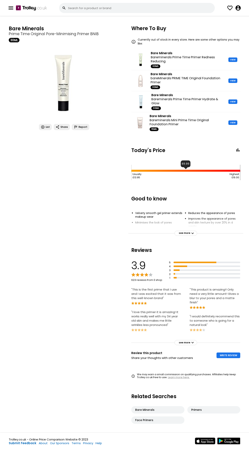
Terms (76, 443)
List (48, 127)
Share (64, 127)
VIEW (233, 59)
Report (83, 127)
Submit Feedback (22, 443)
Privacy (88, 443)
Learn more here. (179, 377)
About (43, 443)
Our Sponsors (59, 443)
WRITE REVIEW (228, 355)
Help (99, 443)
